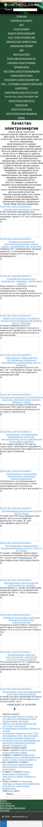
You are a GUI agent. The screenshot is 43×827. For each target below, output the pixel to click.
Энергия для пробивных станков (21, 209)
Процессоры (21, 67)
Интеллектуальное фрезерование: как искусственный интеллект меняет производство (21, 743)
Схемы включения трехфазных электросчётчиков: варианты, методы (19, 775)
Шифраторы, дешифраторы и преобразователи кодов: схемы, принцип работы (21, 757)
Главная (21, 16)
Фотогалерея (7, 805)
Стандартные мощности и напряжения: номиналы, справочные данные (21, 281)
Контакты (5, 803)
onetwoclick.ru (23, 5)
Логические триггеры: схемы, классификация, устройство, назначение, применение (21, 785)
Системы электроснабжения (21, 71)
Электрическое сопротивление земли (19, 751)
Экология (21, 105)
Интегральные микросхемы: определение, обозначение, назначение (18, 767)
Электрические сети (21, 101)
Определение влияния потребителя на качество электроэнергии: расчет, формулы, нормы (21, 399)
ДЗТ (21, 25)
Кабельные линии (21, 46)
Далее (25, 709)
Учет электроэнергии (21, 37)
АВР (21, 50)
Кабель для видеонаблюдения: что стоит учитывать (19, 725)
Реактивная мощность (21, 59)
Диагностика (21, 54)
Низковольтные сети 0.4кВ (21, 92)
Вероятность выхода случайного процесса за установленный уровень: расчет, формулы (21, 320)
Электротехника (21, 109)
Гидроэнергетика (21, 75)
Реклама (5, 810)
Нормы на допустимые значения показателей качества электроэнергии (21, 620)
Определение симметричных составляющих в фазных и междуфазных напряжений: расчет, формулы (21, 361)
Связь (21, 118)
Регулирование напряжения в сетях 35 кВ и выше (22, 512)
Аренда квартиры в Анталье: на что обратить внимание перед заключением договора (20, 719)
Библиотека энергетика (21, 42)
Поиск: (9, 9)
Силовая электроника (21, 63)
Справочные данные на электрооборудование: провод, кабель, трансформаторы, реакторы (21, 244)
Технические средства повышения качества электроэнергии (21, 693)
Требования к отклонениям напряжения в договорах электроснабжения (21, 476)
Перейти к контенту (11, 1)
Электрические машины (21, 114)
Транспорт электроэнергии (21, 80)
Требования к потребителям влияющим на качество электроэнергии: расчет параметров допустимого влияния (21, 438)
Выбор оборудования (21, 33)
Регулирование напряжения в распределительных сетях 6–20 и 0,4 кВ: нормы (21, 548)
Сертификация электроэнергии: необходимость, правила (21, 584)
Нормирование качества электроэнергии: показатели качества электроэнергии (21, 657)
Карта (3, 801)
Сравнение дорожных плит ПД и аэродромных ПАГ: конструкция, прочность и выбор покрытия (20, 735)
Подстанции (22, 29)
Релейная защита (21, 20)
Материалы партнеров (12, 808)
